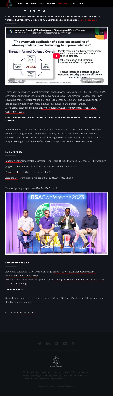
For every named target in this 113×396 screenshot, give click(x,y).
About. (82, 3)
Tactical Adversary (9, 4)
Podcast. (51, 3)
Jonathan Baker (13, 161)
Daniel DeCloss (13, 172)
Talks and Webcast (27, 312)
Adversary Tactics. (35, 3)
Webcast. (63, 3)
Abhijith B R (11, 178)
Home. (20, 3)
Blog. (73, 3)
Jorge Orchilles (13, 166)
